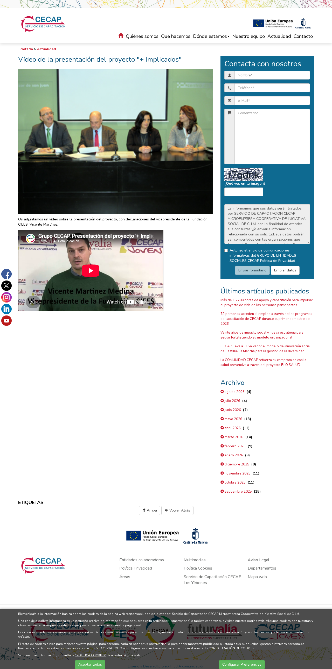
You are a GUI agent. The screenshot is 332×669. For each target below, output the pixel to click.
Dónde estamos (210, 36)
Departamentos (262, 568)
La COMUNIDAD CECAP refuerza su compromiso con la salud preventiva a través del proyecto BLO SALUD (263, 362)
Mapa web (257, 577)
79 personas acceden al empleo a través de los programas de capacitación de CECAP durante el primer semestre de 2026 (266, 319)
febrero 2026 (235, 446)
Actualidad (279, 36)
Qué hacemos (175, 36)
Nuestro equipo (248, 36)
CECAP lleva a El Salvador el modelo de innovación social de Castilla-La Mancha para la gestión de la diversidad (265, 349)
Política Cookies (198, 568)
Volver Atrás (179, 510)
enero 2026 (233, 455)
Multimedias (195, 560)
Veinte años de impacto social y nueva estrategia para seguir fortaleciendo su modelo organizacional (261, 335)
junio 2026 (232, 410)
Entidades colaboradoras (141, 560)
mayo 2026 (233, 419)
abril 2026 (232, 428)
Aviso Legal (258, 560)
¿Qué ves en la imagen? (245, 183)
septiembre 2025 (238, 491)
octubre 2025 (235, 482)
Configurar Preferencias (241, 664)
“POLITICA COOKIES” (90, 655)
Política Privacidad (135, 568)
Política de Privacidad (277, 260)
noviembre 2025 (237, 473)
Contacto (303, 36)
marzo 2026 (233, 437)
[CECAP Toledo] (43, 24)
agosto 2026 (234, 392)
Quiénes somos (142, 36)
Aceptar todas (90, 664)
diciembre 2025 (236, 464)
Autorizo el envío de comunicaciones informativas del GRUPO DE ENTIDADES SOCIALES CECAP (263, 255)
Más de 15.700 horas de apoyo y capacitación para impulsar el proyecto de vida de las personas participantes (266, 302)
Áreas (124, 577)
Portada (26, 49)
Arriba (151, 510)
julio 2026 (232, 401)
